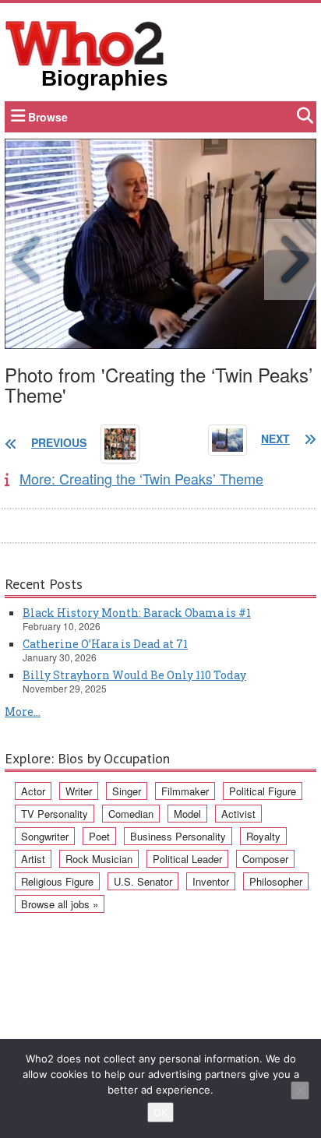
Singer (126, 791)
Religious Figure (57, 881)
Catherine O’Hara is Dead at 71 (105, 643)
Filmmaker (185, 791)
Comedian (130, 813)
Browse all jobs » (59, 904)
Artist (33, 858)
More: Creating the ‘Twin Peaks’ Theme (141, 478)
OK (160, 1112)
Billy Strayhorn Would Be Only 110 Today (134, 675)
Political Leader (187, 858)
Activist (238, 813)
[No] (300, 1090)
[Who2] (85, 42)
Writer (78, 791)
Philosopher (275, 881)
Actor (33, 791)
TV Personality (54, 813)
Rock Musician (98, 858)
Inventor (210, 881)
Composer (265, 858)
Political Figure (262, 791)
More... (23, 711)
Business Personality (178, 836)
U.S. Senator (143, 881)
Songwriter (45, 836)
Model (187, 813)
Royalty (263, 836)
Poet (99, 836)
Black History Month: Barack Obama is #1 (137, 612)
